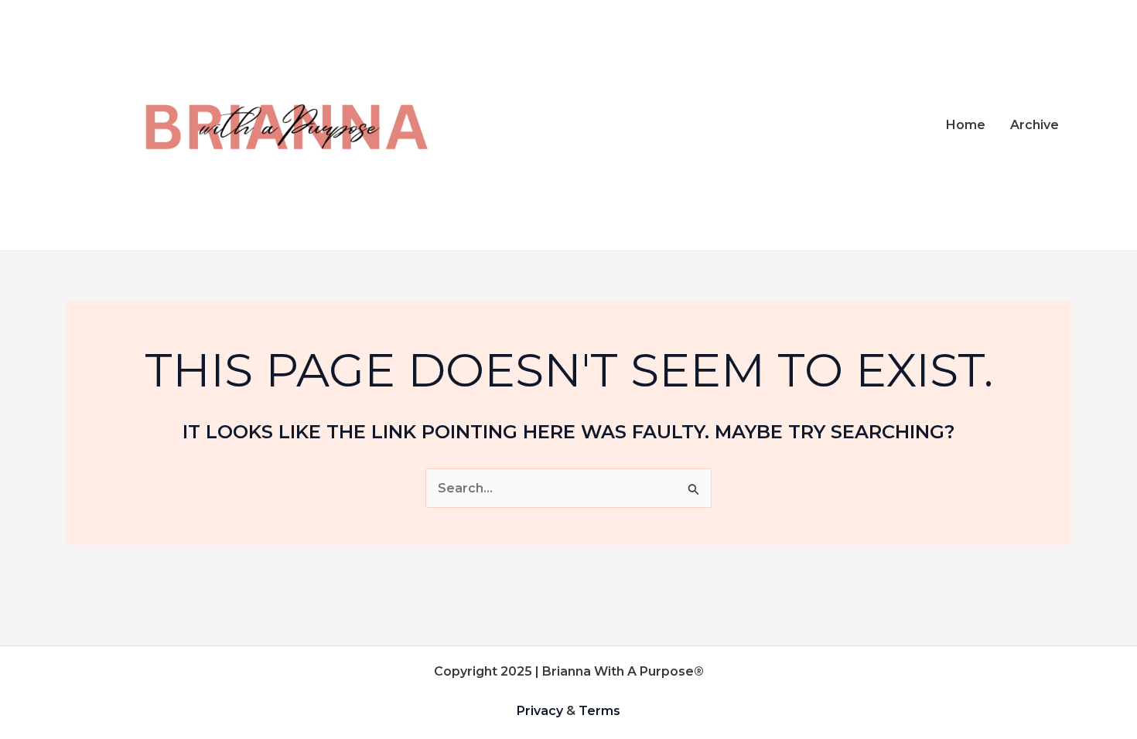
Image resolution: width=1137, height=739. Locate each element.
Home (965, 124)
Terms (599, 710)
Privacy (540, 710)
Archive (1034, 124)
